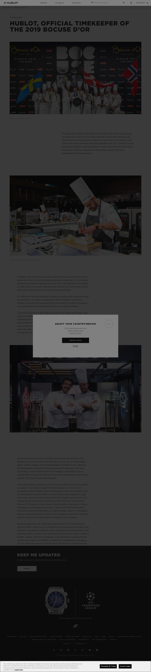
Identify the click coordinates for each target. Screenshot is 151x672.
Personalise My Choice (108, 666)
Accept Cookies (125, 666)
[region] (75, 666)
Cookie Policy (18, 670)
